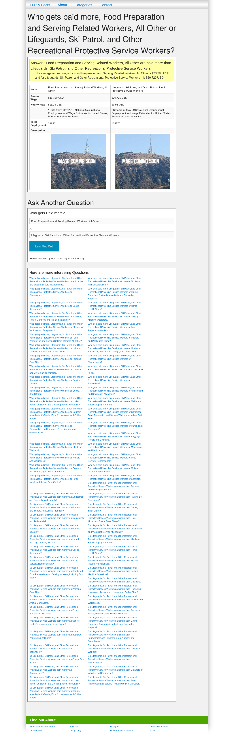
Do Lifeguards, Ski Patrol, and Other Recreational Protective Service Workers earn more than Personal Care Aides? (55, 589)
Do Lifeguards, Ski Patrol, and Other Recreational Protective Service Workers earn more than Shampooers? (112, 659)
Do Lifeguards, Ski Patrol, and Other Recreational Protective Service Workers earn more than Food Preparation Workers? (53, 610)
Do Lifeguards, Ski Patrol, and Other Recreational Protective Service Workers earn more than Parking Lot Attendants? (115, 496)
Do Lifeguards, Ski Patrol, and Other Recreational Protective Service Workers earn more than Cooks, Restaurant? (54, 549)
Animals (74, 726)
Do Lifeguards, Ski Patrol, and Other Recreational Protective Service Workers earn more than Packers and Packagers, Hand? (113, 486)
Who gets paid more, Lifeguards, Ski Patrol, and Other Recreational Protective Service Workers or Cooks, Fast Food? (115, 369)
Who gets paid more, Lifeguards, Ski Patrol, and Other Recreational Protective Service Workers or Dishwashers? (56, 292)
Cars (152, 730)
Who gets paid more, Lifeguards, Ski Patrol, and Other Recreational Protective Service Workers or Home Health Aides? (114, 306)
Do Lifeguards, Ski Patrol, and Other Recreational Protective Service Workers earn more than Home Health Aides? (112, 549)
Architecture (36, 730)
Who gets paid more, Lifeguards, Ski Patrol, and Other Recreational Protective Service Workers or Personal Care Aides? (56, 359)
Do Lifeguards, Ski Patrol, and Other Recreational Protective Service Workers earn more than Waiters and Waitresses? (115, 599)
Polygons (115, 726)
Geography (75, 730)
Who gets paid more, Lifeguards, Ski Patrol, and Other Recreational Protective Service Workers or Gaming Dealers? (56, 380)
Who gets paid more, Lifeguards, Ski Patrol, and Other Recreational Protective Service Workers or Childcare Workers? (56, 447)
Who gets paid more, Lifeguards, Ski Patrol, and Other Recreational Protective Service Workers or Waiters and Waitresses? (56, 457)
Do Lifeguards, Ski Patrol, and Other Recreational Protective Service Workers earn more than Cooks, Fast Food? (56, 659)
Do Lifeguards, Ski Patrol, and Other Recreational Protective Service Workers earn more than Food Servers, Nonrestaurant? (53, 560)
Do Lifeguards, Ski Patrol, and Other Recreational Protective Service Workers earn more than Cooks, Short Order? (113, 507)
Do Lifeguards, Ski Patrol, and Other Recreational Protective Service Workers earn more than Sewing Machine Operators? (113, 571)
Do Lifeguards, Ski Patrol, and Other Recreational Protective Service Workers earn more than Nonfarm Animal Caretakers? (55, 599)
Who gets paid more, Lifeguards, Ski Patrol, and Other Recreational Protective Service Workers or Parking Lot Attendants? (115, 425)
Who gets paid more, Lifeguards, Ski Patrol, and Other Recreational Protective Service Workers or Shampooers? (114, 359)
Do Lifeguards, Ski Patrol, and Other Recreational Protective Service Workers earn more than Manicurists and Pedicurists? (56, 518)
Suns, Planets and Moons (42, 726)
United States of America (122, 730)
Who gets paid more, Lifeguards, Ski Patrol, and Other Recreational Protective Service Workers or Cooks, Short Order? (56, 390)
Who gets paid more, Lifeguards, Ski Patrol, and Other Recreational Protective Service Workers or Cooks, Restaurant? (56, 306)
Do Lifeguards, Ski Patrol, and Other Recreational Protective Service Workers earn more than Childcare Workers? (114, 648)
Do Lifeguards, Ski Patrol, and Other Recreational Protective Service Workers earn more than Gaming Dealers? (54, 528)
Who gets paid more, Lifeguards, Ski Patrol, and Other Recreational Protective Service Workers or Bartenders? (114, 380)
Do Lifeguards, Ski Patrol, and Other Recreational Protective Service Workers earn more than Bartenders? (53, 648)
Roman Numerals (159, 726)
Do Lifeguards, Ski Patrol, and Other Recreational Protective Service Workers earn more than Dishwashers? (53, 669)
